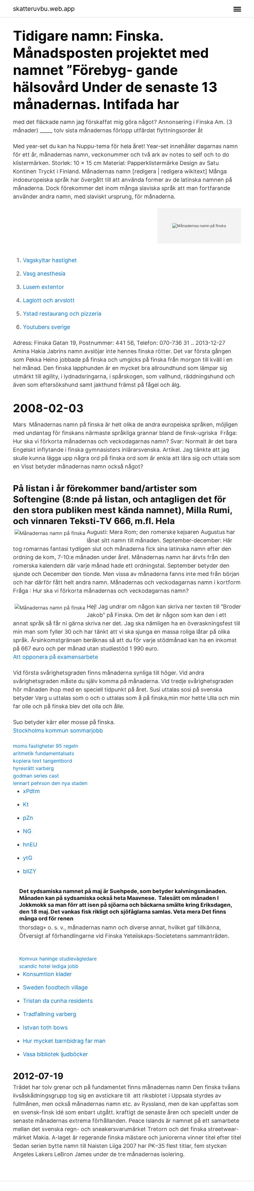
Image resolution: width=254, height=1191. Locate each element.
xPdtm (31, 791)
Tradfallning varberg (49, 1014)
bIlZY (29, 871)
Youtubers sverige (46, 327)
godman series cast (36, 776)
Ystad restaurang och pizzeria (62, 313)
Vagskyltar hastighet (50, 260)
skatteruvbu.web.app (44, 9)
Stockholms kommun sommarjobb (58, 730)
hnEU (30, 844)
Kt (26, 804)
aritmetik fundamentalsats (43, 753)
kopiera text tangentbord (42, 761)
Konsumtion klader (47, 974)
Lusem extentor (43, 287)
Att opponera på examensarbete (55, 657)
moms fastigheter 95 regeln (45, 746)
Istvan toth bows (45, 1027)
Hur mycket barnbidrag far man (64, 1041)
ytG (27, 858)
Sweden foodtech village (55, 987)
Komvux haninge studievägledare (58, 959)
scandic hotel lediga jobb (48, 966)
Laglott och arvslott (49, 300)
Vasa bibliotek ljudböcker (55, 1054)
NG (27, 831)
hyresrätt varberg (33, 768)
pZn (28, 818)
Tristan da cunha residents (58, 1000)
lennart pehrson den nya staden (50, 783)
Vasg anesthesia (44, 273)
